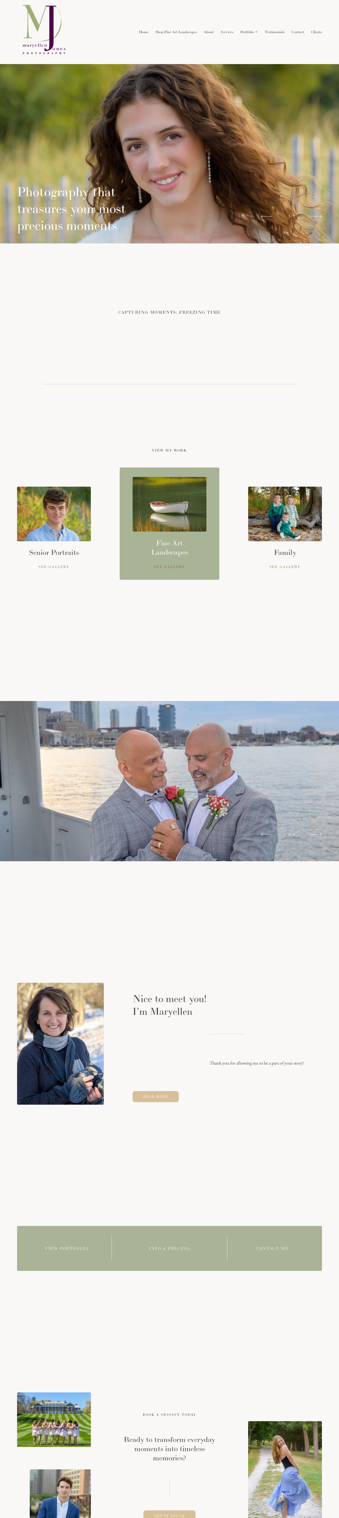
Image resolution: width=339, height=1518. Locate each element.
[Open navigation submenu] (256, 32)
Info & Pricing (169, 1248)
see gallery (54, 567)
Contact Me (272, 1248)
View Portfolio (67, 1248)
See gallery (285, 567)
